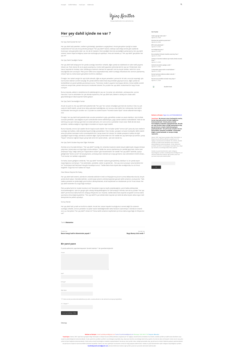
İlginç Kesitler (122, 16)
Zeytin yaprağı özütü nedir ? (158, 36)
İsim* (62, 273)
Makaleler (69, 222)
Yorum (63, 252)
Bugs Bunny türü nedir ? (136, 233)
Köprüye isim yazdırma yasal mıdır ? (161, 40)
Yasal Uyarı (82, 5)
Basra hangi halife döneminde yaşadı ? (76, 233)
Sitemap (64, 323)
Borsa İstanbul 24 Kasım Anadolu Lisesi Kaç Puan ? (164, 54)
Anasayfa (63, 5)
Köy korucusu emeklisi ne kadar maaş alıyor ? (163, 79)
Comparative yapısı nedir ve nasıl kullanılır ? (163, 69)
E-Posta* (63, 282)
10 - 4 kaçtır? (65, 303)
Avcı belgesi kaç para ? (157, 49)
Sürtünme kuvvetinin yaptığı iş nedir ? (161, 65)
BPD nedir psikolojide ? (157, 45)
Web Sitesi (64, 290)
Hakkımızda (90, 5)
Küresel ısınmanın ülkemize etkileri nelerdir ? (163, 74)
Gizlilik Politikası (72, 5)
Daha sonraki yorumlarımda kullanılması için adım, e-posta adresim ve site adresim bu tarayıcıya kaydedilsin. (92, 299)
